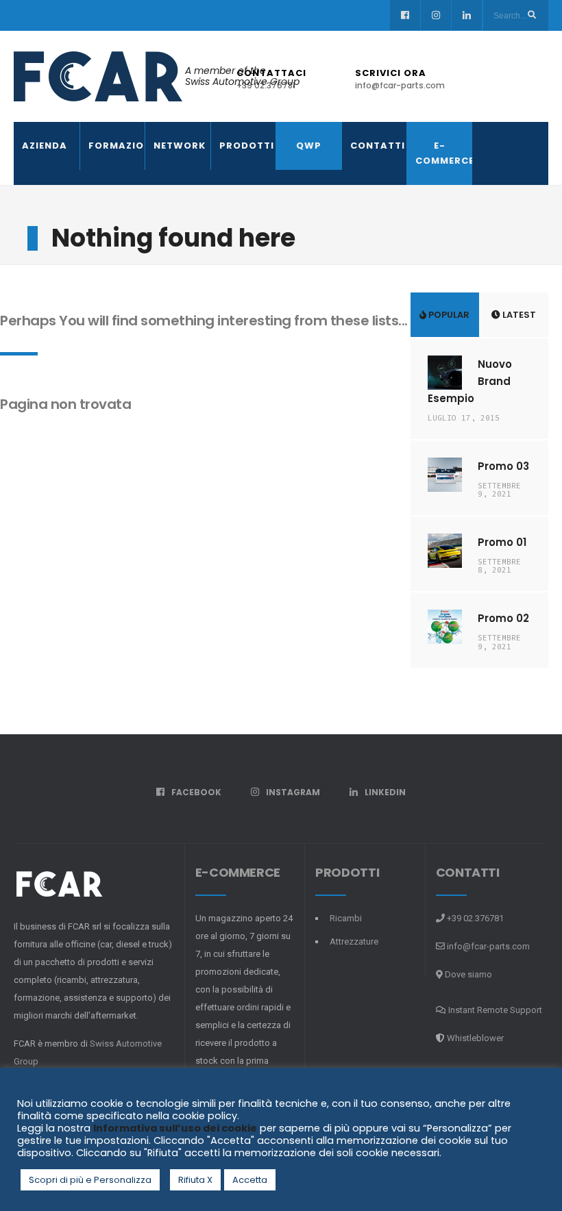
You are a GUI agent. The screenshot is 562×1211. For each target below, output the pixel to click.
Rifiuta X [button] (195, 1179)
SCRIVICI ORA (400, 78)
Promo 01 (502, 542)
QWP (308, 145)
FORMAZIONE (112, 145)
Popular (447, 314)
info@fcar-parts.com (488, 946)
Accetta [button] (249, 1179)
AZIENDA (44, 145)
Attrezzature (354, 941)
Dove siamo (467, 974)
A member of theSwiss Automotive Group (242, 76)
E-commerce (439, 153)
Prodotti (243, 145)
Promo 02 (503, 618)
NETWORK (178, 145)
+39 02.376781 (474, 918)
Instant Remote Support (494, 1010)
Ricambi (346, 918)
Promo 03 (503, 466)
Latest (518, 314)
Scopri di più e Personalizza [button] (90, 1179)
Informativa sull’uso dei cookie (175, 1128)
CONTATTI (374, 145)
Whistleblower (475, 1038)
